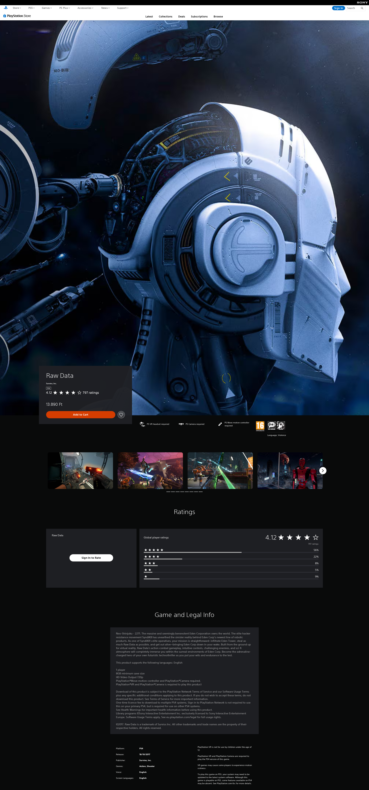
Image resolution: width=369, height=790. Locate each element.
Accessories (84, 7)
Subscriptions (199, 16)
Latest (149, 16)
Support (121, 7)
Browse (218, 16)
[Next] (322, 470)
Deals (181, 16)
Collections (165, 16)
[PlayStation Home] (5, 8)
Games (46, 7)
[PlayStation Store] (18, 15)
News (104, 7)
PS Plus (63, 7)
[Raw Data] (80, 470)
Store (16, 7)
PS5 (30, 7)
